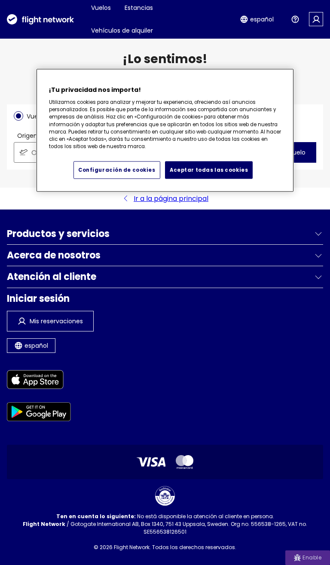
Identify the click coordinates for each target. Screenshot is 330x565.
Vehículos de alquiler (122, 30)
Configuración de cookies (117, 169)
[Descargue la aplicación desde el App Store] (39, 381)
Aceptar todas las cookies (209, 169)
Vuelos (101, 7)
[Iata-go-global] (165, 496)
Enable (311, 557)
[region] (165, 130)
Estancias (139, 7)
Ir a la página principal (171, 199)
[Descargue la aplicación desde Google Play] (39, 413)
